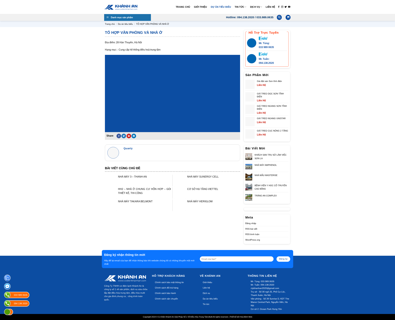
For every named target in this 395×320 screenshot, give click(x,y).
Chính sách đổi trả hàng (166, 287)
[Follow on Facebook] (279, 7)
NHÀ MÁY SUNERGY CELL (203, 176)
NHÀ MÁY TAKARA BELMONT (135, 201)
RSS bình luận (252, 234)
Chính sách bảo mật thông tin (169, 282)
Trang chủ (183, 7)
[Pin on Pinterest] (129, 136)
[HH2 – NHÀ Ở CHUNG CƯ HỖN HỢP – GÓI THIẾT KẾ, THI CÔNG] (110, 193)
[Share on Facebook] (118, 136)
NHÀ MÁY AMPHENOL (266, 165)
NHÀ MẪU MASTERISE (266, 175)
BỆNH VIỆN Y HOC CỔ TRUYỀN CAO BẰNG (271, 187)
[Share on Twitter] (123, 136)
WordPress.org (252, 240)
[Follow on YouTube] (289, 7)
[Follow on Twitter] (286, 7)
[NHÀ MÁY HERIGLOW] (180, 205)
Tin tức (239, 7)
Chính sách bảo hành (165, 293)
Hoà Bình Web (246, 317)
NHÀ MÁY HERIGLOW (200, 201)
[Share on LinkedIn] (133, 136)
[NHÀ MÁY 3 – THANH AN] (110, 180)
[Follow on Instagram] (282, 7)
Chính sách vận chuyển (166, 298)
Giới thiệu (200, 7)
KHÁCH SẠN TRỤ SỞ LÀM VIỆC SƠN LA (271, 156)
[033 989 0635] (7, 294)
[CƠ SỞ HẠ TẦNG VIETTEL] (180, 193)
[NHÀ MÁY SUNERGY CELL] (180, 180)
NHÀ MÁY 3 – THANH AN (132, 176)
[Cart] (288, 17)
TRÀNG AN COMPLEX (266, 195)
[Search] (279, 17)
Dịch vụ (255, 7)
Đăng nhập (250, 223)
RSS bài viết (251, 229)
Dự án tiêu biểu (221, 7)
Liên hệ (270, 7)
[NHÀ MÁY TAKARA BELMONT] (110, 205)
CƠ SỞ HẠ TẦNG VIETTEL (202, 189)
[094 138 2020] (7, 303)
